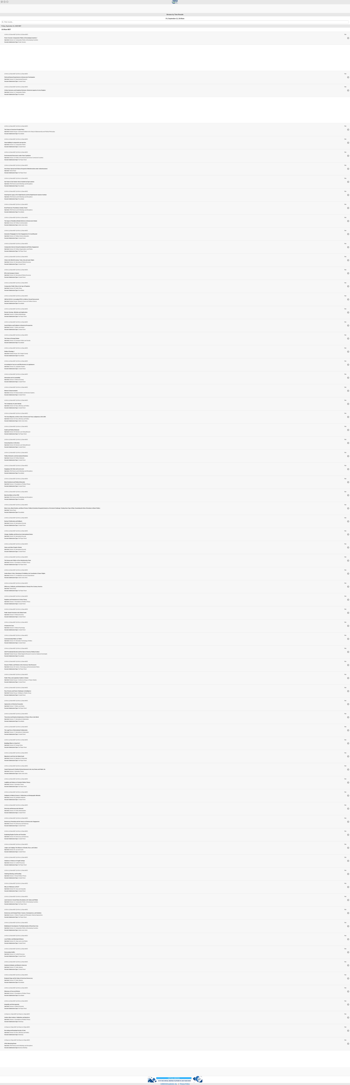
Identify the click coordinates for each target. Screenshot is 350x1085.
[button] (4, 1)
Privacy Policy (185, 1084)
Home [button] (7, 1)
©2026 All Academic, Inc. (168, 1084)
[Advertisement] (175, 8)
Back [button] (1, 1)
